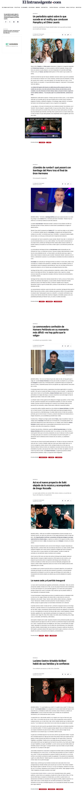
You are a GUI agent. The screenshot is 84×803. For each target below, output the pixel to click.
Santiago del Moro (58, 301)
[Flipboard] (14, 21)
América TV (42, 301)
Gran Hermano (49, 301)
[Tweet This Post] (65, 184)
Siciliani (53, 721)
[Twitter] (10, 21)
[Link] (68, 184)
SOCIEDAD (32, 7)
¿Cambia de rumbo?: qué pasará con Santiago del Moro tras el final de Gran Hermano (11, 32)
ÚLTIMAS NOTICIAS (7, 7)
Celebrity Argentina (41, 284)
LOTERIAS (62, 7)
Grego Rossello (39, 537)
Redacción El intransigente (39, 34)
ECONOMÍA (24, 7)
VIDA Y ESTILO (70, 7)
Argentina (63, 272)
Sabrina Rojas (65, 775)
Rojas (36, 763)
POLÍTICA (17, 7)
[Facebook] (6, 21)
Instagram (51, 457)
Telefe (59, 279)
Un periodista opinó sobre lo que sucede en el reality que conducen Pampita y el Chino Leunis (11, 17)
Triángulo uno (59, 457)
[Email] (18, 21)
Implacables (46, 750)
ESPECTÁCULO (54, 7)
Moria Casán (67, 763)
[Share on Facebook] (62, 184)
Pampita (39, 66)
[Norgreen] (12, 44)
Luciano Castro (34, 712)
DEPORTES (44, 7)
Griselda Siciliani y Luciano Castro (46, 773)
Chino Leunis (47, 66)
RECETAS (78, 7)
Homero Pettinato (44, 381)
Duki (47, 635)
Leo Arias (46, 72)
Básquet (41, 635)
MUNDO (38, 7)
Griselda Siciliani (41, 709)
